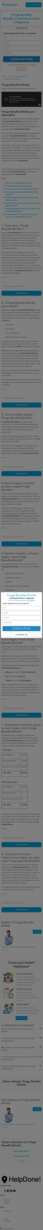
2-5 (7, 613)
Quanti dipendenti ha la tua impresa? (15, 603)
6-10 (7, 618)
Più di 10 (9, 623)
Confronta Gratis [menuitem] (21, 628)
